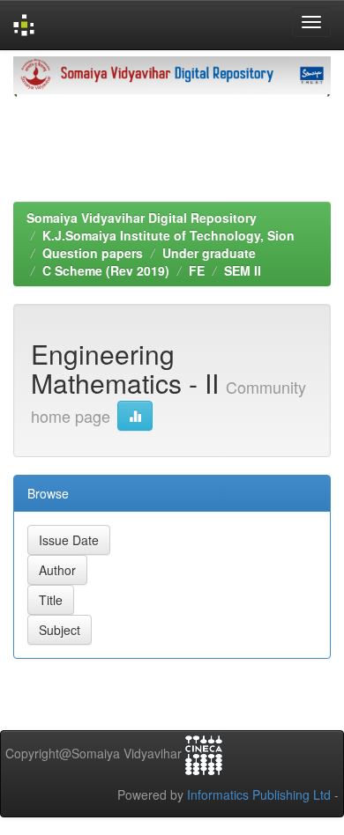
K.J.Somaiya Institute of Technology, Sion (168, 235)
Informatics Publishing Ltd (259, 794)
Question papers (92, 253)
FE (197, 270)
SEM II (242, 270)
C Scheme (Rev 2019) (105, 270)
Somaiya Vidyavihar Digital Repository (141, 217)
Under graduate (209, 253)
